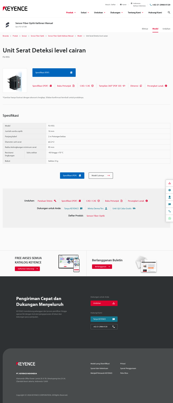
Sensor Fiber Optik (96, 215)
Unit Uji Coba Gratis (122, 208)
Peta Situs (124, 373)
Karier (124, 5)
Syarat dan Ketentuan (99, 368)
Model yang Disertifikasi (100, 363)
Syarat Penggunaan (128, 368)
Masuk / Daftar (110, 5)
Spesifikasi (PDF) (40, 85)
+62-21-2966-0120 (161, 4)
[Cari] (169, 12)
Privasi (122, 363)
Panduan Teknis (45, 200)
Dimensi (134, 85)
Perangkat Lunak (155, 85)
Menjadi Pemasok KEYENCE (101, 373)
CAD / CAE (85, 85)
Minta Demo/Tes (96, 208)
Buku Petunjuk (64, 85)
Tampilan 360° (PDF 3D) (110, 85)
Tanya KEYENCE (71, 208)
